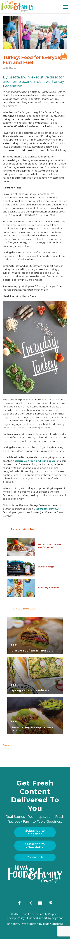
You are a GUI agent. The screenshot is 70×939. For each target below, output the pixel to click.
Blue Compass (53, 923)
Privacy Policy (15, 918)
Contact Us (35, 857)
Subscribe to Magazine (35, 832)
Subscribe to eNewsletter (35, 845)
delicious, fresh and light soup (35, 460)
